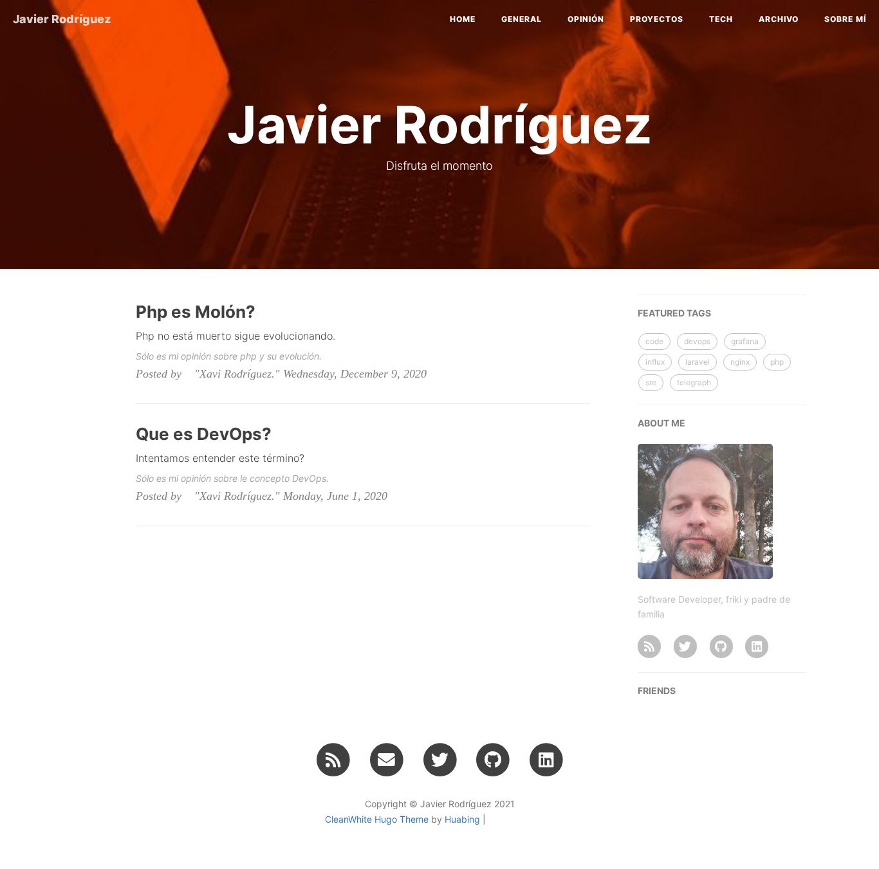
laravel (697, 362)
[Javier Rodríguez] (649, 646)
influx (655, 362)
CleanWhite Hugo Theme (377, 819)
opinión (586, 19)
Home (463, 19)
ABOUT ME (661, 422)
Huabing (462, 819)
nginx (740, 362)
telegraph (694, 382)
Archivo (779, 19)
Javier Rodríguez (62, 19)
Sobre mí (845, 19)
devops (697, 341)
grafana (745, 341)
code (654, 341)
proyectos (656, 19)
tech (721, 19)
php (777, 362)
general (521, 19)
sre (650, 382)
